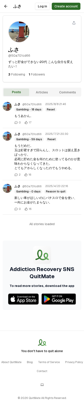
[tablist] (42, 92)
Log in (42, 6)
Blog (30, 362)
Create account (66, 6)
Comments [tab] (67, 92)
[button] (42, 74)
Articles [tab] (42, 92)
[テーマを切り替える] (42, 384)
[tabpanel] (42, 204)
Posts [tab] (16, 92)
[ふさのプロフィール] (7, 106)
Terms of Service (49, 362)
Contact (42, 371)
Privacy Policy (74, 362)
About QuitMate (11, 362)
